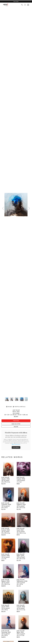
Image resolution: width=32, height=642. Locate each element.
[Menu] (28, 5)
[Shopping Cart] (25, 5)
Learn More (16, 447)
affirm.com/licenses (16, 444)
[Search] (22, 5)
